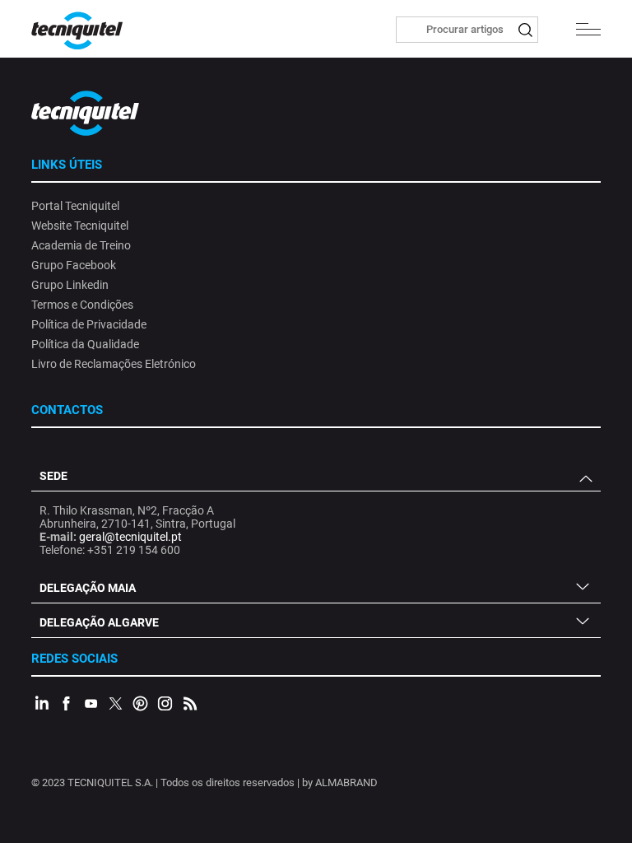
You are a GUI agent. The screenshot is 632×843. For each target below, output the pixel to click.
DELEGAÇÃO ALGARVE (99, 622)
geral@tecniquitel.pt (130, 536)
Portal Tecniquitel (75, 205)
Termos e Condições (82, 304)
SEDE (53, 475)
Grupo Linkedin (70, 284)
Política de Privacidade (88, 324)
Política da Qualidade (85, 344)
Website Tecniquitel (79, 225)
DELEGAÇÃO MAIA (88, 587)
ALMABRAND (346, 782)
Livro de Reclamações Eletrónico (113, 363)
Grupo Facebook (73, 265)
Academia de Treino (81, 245)
